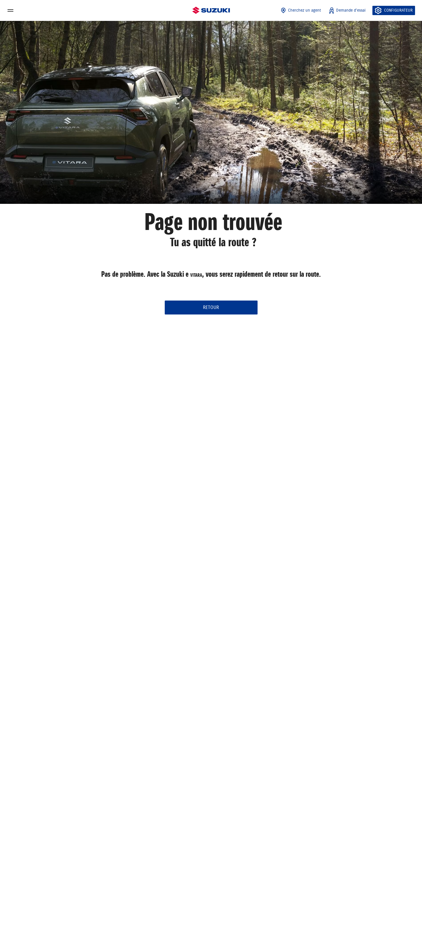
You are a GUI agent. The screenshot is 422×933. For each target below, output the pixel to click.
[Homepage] (211, 10)
